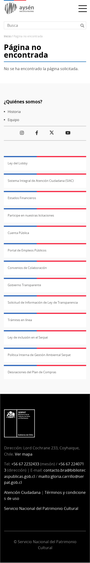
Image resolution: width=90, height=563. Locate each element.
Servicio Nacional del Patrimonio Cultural (41, 508)
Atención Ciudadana (22, 492)
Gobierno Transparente (24, 285)
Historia (14, 111)
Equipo (13, 119)
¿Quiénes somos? (23, 102)
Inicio (7, 36)
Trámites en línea (20, 320)
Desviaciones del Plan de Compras (32, 372)
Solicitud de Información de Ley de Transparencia (43, 302)
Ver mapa (23, 454)
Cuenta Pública (18, 233)
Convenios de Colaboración (27, 268)
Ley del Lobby (18, 163)
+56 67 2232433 (25, 464)
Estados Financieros (22, 198)
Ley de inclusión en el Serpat (28, 337)
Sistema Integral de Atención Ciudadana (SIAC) (41, 180)
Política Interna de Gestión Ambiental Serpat (39, 355)
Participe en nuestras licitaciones (31, 215)
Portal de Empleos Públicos (27, 250)
